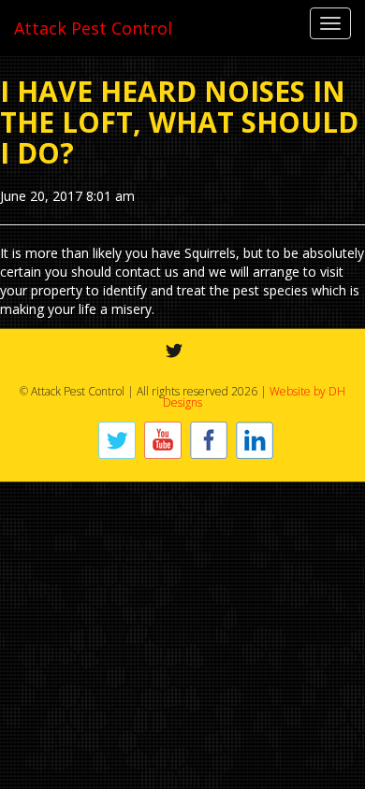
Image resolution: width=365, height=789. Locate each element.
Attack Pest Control (93, 28)
